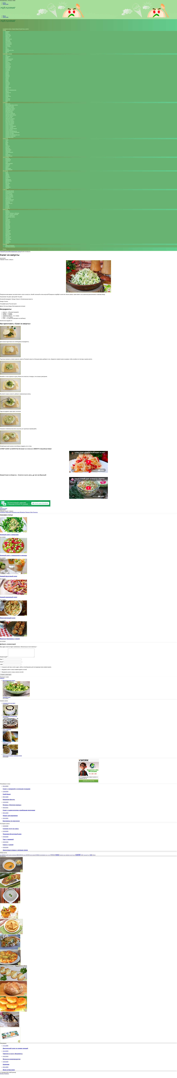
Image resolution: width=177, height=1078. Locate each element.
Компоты (8, 148)
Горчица (8, 202)
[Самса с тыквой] (10, 741)
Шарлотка (8, 234)
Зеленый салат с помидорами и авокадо (13, 555)
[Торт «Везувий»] (9, 1026)
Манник (7, 235)
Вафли (7, 210)
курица (37, 854)
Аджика (7, 165)
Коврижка (8, 241)
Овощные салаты (10, 118)
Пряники (8, 228)
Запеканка (8, 236)
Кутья (7, 178)
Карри (7, 78)
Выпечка (5, 209)
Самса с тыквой (7, 742)
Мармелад (8, 179)
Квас (7, 143)
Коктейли (8, 154)
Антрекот (8, 56)
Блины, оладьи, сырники (12, 214)
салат (5, 508)
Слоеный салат (9, 137)
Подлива (8, 98)
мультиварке (42, 854)
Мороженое (9, 180)
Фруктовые (8, 149)
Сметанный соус (10, 192)
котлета (28, 854)
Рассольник (8, 42)
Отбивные (8, 92)
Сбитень (8, 146)
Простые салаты (10, 122)
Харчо (7, 49)
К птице (7, 205)
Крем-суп (8, 36)
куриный (34, 854)
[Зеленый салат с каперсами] (13, 532)
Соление (8, 164)
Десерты (5, 170)
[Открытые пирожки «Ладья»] (13, 1011)
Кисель (7, 147)
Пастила (8, 183)
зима (17, 854)
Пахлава (8, 225)
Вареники (8, 67)
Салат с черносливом (11, 128)
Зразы (7, 77)
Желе (7, 173)
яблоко (94, 854)
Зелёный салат (7, 697)
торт (91, 855)
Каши (7, 80)
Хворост (8, 220)
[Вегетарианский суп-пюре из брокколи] (11, 871)
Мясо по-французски (11, 90)
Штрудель (8, 233)
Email (2, 661)
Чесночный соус (10, 199)
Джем (7, 167)
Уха (6, 47)
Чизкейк (8, 231)
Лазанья (8, 83)
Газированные (9, 152)
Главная (2, 251)
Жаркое (8, 75)
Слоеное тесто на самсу (9, 703)
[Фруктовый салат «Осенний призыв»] (9, 918)
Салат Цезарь (9, 129)
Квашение (8, 168)
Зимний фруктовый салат (8, 576)
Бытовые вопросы (10, 246)
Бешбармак (9, 60)
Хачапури (8, 230)
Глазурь (8, 240)
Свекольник (9, 44)
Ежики (7, 73)
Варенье (8, 158)
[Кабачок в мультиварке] (10, 949)
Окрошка (8, 40)
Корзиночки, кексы (10, 216)
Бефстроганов (9, 59)
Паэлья (7, 95)
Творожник (8, 239)
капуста (2, 508)
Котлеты (8, 82)
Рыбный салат (9, 112)
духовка (10, 854)
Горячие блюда (7, 54)
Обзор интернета (10, 245)
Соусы (5, 189)
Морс (7, 144)
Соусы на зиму (9, 195)
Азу (6, 55)
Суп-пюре (8, 46)
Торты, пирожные (10, 215)
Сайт (1, 664)
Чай (7, 141)
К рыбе (7, 207)
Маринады (8, 198)
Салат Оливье (9, 124)
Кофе (7, 142)
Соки (7, 153)
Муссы (7, 182)
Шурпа (7, 51)
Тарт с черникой (7, 729)
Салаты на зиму (10, 133)
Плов (7, 97)
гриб (7, 854)
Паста (7, 93)
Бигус (7, 61)
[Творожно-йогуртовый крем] (10, 715)
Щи (6, 52)
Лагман (7, 37)
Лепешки (8, 226)
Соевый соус (9, 193)
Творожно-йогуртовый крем (10, 716)
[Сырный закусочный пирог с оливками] (10, 964)
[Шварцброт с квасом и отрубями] (13, 995)
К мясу (7, 204)
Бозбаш (8, 31)
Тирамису (8, 187)
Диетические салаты (11, 114)
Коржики (8, 212)
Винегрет (8, 103)
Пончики (8, 238)
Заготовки (6, 157)
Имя (1, 659)
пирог (57, 855)
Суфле (7, 243)
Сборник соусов (10, 190)
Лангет (7, 85)
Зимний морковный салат (8, 597)
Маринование (9, 163)
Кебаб (7, 81)
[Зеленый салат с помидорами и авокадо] (13, 552)
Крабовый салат (10, 110)
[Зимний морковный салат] (13, 594)
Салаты (5, 102)
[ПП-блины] (11, 933)
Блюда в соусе (9, 200)
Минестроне (9, 39)
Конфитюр (8, 159)
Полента (8, 100)
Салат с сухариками (11, 126)
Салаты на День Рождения (12, 132)
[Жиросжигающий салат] (13, 615)
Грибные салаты (10, 107)
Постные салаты (10, 121)
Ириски (7, 175)
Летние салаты (9, 116)
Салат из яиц (9, 117)
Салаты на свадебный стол (13, 134)
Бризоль (8, 65)
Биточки (8, 62)
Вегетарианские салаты (12, 105)
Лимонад (8, 151)
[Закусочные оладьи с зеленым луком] (10, 754)
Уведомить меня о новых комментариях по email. (14, 669)
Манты (7, 88)
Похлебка (8, 41)
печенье (52, 855)
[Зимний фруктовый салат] (13, 573)
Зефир (7, 174)
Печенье (8, 219)
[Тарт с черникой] (10, 728)
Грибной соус (9, 203)
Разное (5, 244)
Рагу (7, 101)
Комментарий (4, 656)
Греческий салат (10, 106)
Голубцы (8, 70)
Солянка (8, 45)
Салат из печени (10, 123)
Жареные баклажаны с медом (10, 639)
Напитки (5, 138)
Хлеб (7, 218)
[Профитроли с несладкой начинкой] (13, 980)
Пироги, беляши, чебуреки (12, 213)
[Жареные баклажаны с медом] (13, 636)
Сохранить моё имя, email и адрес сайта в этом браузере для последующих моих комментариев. (26, 667)
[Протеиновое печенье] (10, 1042)
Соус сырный (9, 194)
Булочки (8, 223)
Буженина (8, 66)
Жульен (8, 76)
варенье (4, 854)
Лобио (7, 86)
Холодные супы (10, 50)
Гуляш (7, 71)
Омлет (7, 91)
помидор (67, 854)
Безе (7, 172)
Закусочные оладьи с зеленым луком (12, 755)
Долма (7, 72)
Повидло (8, 161)
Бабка (7, 57)
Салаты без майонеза (11, 131)
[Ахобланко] (10, 902)
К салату (8, 208)
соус (82, 855)
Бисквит (8, 224)
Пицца (7, 229)
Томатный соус (9, 197)
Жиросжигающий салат (7, 618)
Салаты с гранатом (10, 136)
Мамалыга (8, 87)
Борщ (7, 32)
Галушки (8, 68)
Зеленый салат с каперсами (9, 534)
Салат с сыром (9, 127)
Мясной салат (9, 111)
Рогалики (8, 221)
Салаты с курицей (10, 113)
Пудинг (7, 184)
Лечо (7, 162)
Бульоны (8, 34)
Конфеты (8, 177)
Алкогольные (9, 156)
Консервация (9, 169)
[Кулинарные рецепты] (8, 13)
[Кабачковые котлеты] (10, 887)
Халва (7, 188)
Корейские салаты (10, 108)
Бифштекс (8, 63)
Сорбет (7, 185)
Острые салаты (9, 119)
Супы (4, 30)
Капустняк (8, 35)
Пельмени (8, 96)
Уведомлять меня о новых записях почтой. (13, 672)
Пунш (7, 139)
